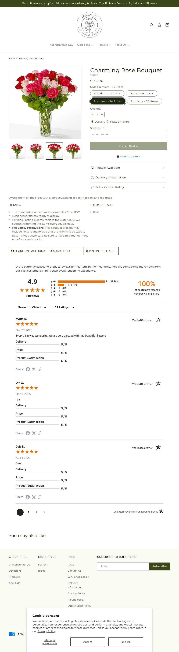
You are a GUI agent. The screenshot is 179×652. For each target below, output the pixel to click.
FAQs (71, 564)
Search (42, 564)
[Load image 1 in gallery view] (17, 151)
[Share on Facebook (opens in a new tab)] (28, 369)
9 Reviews (37, 296)
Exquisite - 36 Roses (144, 101)
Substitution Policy (79, 605)
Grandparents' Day (20, 564)
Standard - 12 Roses (107, 93)
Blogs (41, 570)
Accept (87, 641)
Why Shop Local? (78, 576)
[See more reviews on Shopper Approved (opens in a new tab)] (39, 369)
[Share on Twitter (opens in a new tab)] (34, 369)
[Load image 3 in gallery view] (54, 151)
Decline (126, 641)
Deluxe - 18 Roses (142, 93)
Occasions (15, 570)
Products (14, 576)
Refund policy (76, 599)
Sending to (102, 128)
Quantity (95, 108)
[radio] (89, 281)
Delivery (100, 121)
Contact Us (74, 570)
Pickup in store (120, 121)
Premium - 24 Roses (108, 101)
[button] (85, 44)
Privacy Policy (46, 631)
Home (12, 58)
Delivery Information (75, 585)
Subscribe (159, 566)
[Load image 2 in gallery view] (35, 151)
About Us (14, 582)
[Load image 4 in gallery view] (73, 151)
